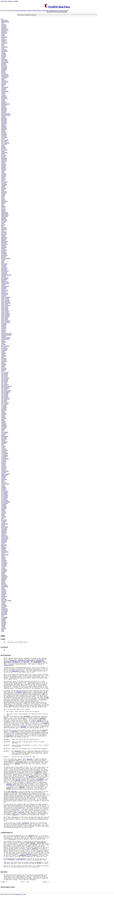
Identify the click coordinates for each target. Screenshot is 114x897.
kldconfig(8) (4, 237)
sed (22, 894)
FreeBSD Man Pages (59, 6)
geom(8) (3, 156)
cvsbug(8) (3, 95)
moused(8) (3, 325)
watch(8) (3, 607)
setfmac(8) (3, 531)
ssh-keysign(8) (4, 554)
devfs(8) (3, 101)
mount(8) (3, 296)
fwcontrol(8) (4, 152)
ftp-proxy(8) (4, 149)
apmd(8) (3, 41)
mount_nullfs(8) (5, 311)
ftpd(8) (3, 151)
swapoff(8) (4, 564)
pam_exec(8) (4, 376)
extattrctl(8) (4, 123)
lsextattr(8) (3, 265)
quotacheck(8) (4, 436)
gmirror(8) (3, 169)
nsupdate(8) (4, 361)
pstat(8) (3, 429)
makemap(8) (4, 273)
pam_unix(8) (4, 404)
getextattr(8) (4, 158)
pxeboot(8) (4, 433)
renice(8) (3, 465)
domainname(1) (16, 671)
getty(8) (3, 162)
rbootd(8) (3, 443)
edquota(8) (4, 122)
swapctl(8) (3, 561)
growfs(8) (3, 175)
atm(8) (2, 48)
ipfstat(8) (3, 206)
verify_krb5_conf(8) (6, 600)
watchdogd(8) (4, 610)
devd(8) (3, 99)
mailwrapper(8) (5, 270)
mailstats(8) (4, 269)
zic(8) (2, 629)
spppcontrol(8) (4, 551)
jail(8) (2, 223)
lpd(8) (2, 262)
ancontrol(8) (4, 37)
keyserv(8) (3, 233)
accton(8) (3, 24)
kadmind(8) (4, 229)
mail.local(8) (4, 268)
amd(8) (3, 34)
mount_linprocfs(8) (6, 302)
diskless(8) (3, 111)
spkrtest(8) (3, 550)
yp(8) (2, 615)
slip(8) (2, 543)
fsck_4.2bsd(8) (5, 140)
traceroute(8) (4, 585)
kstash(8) (3, 245)
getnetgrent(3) (30, 660)
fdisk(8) (3, 130)
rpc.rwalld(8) (4, 496)
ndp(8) (2, 343)
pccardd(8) (4, 407)
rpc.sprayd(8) (4, 497)
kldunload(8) (4, 241)
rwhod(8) (3, 517)
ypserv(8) (3, 624)
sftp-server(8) (4, 536)
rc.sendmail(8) (4, 455)
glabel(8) (3, 168)
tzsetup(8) (3, 590)
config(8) (3, 90)
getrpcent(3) (16, 661)
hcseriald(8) (4, 184)
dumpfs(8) (3, 117)
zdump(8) (3, 628)
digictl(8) (3, 106)
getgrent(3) (21, 660)
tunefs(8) (3, 589)
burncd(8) (3, 73)
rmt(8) (2, 481)
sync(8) (3, 567)
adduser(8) (3, 31)
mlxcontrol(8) (4, 294)
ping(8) (3, 415)
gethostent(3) (40, 660)
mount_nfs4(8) (4, 308)
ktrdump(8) (4, 247)
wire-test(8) (4, 613)
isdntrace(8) (4, 220)
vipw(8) (3, 603)
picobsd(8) (3, 414)
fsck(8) (3, 138)
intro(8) (3, 198)
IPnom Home (4, 1)
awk (25, 894)
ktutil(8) (3, 248)
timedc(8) (3, 583)
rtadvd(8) (3, 511)
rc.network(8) (4, 453)
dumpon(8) (4, 119)
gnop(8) (3, 170)
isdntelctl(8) (4, 219)
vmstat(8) (3, 604)
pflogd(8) (3, 412)
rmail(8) (3, 478)
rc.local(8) (3, 451)
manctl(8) (3, 276)
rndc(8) (3, 485)
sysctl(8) (3, 568)
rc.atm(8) (3, 446)
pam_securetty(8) (5, 398)
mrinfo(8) (3, 326)
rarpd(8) (3, 440)
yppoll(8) (3, 621)
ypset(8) (3, 625)
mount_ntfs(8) (4, 309)
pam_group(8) (4, 379)
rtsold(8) (3, 515)
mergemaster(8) (5, 283)
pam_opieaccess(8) (6, 390)
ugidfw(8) (3, 592)
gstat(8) (3, 177)
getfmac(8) (4, 159)
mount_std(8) (4, 318)
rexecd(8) (3, 472)
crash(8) (3, 92)
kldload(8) (3, 238)
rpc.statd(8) (4, 499)
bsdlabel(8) (4, 69)
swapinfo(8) (4, 563)
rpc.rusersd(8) (4, 494)
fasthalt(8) (3, 127)
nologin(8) (3, 358)
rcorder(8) (3, 461)
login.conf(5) (13, 839)
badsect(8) (3, 55)
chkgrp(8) (3, 80)
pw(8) (2, 430)
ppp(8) (2, 419)
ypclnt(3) (39, 862)
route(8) (3, 486)
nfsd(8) (3, 351)
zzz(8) (2, 631)
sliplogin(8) (4, 545)
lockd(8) (3, 259)
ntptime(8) (3, 368)
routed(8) (3, 489)
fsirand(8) (3, 148)
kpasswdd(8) (4, 244)
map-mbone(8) (4, 277)
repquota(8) (4, 467)
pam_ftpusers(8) (5, 378)
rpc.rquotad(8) (4, 492)
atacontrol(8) (4, 47)
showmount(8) (4, 538)
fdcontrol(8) (4, 129)
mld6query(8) (4, 293)
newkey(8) (4, 347)
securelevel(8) (4, 526)
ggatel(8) (3, 166)
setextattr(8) (4, 529)
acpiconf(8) (4, 26)
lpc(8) (2, 261)
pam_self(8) (4, 400)
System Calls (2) (19, 10)
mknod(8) (3, 289)
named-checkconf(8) (6, 333)
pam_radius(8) (4, 394)
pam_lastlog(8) (5, 385)
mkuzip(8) (3, 291)
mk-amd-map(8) (5, 286)
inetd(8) (3, 195)
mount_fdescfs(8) (5, 301)
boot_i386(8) (4, 60)
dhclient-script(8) (5, 104)
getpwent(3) (13, 660)
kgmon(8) (3, 234)
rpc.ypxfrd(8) (4, 503)
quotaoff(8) (4, 437)
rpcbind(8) (3, 504)
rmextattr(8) (4, 479)
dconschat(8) (4, 98)
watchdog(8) (4, 609)
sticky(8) (3, 557)
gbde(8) (3, 154)
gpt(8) (2, 172)
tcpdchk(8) (4, 575)
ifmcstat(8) (3, 193)
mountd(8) (3, 323)
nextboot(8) (4, 350)
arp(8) (2, 44)
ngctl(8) (3, 354)
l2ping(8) (3, 251)
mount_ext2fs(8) (5, 300)
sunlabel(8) (4, 560)
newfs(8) (3, 344)
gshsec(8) (3, 176)
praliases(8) (4, 426)
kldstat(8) (3, 240)
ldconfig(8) (4, 254)
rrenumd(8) (4, 507)
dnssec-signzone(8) (6, 115)
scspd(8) (3, 522)
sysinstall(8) (4, 570)
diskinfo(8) (4, 108)
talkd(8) (3, 572)
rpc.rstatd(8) (4, 493)
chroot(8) (3, 84)
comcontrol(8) (4, 87)
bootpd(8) (3, 63)
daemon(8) (4, 97)
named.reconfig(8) (5, 337)
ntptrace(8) (4, 369)
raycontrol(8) (4, 442)
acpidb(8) (3, 27)
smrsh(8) (3, 549)
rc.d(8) (2, 447)
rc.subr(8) (3, 460)
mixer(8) (3, 284)
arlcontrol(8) (4, 42)
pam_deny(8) (4, 373)
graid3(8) (3, 173)
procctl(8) (3, 428)
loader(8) (3, 257)
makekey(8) (4, 272)
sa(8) (2, 518)
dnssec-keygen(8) (5, 113)
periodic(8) (4, 410)
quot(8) (3, 435)
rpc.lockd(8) (4, 490)
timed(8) (3, 582)
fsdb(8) (3, 145)
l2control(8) (4, 250)
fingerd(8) (3, 133)
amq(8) (3, 35)
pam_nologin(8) (5, 387)
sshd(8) (3, 556)
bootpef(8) (3, 65)
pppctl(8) (3, 421)
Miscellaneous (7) (54, 10)
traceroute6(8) (4, 586)
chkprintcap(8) (4, 81)
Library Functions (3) (28, 10)
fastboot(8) (4, 126)
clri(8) (2, 85)
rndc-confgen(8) (5, 483)
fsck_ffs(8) (4, 141)
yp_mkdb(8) (4, 617)
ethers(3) (26, 661)
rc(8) (2, 444)
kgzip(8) (3, 236)
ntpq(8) (3, 366)
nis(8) (2, 357)
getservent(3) (10, 858)
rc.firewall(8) (4, 450)
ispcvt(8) (3, 222)
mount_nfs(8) (4, 307)
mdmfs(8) (3, 280)
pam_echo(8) (4, 375)
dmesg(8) (3, 112)
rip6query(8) (4, 475)
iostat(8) (3, 200)
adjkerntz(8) (4, 33)
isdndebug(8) (4, 212)
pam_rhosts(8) (4, 396)
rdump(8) (3, 462)
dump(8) (3, 116)
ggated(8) (3, 165)
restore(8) (3, 469)
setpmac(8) (4, 535)
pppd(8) (3, 422)
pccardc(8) (3, 405)
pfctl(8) (3, 411)
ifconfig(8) (3, 191)
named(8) (3, 336)
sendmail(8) (4, 528)
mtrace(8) (3, 330)
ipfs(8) (2, 205)
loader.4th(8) (4, 255)
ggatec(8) (3, 163)
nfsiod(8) (3, 353)
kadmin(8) (3, 227)
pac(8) (2, 371)
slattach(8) (3, 542)
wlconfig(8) (4, 614)
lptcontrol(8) (4, 264)
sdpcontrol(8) (4, 524)
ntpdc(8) (3, 365)
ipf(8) (2, 204)
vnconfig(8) (4, 606)
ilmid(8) (3, 194)
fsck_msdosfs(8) (5, 143)
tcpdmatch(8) (4, 577)
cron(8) (3, 94)
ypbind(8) (3, 618)
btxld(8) (3, 72)
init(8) (2, 197)
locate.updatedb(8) (5, 258)
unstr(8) (3, 595)
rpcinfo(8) (3, 506)
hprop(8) (3, 187)
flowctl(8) (3, 136)
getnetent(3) (7, 661)
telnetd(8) (3, 579)
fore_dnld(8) (4, 137)
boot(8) (3, 58)
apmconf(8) (4, 40)
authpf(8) (3, 53)
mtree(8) (3, 332)
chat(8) (3, 79)
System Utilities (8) (63, 10)
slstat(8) (3, 546)
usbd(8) (3, 597)
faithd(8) (3, 124)
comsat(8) (3, 88)
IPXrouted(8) (4, 20)
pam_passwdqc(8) (5, 392)
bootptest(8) (4, 67)
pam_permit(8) (4, 393)
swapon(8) (3, 565)
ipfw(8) (3, 208)
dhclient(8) (4, 105)
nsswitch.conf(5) (9, 665)
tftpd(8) (3, 581)
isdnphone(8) (4, 216)
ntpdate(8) (3, 364)
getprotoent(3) (21, 858)
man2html (18, 894)
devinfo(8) (3, 102)
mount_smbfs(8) (5, 316)
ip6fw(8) (3, 202)
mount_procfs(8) (5, 315)
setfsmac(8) (4, 532)
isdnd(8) (3, 211)
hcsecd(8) (3, 183)
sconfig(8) (3, 521)
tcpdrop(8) (3, 578)
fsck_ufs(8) (4, 144)
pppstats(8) (4, 425)
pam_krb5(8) (4, 382)
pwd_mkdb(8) (4, 432)
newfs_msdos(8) (5, 346)
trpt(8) (2, 588)
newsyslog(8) (4, 348)
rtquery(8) (3, 513)
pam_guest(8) (4, 380)
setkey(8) (3, 533)
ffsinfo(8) (3, 131)
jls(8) (2, 226)
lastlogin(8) (4, 252)
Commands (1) (11, 10)
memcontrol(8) (4, 282)
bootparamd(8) (4, 62)
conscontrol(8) (4, 91)
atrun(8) (3, 52)
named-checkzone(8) (6, 334)
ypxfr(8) (3, 627)
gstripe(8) (3, 179)
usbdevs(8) (4, 599)
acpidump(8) (4, 28)
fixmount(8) (4, 134)
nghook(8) (3, 355)
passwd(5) (19, 691)
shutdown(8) (4, 539)
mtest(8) (3, 329)
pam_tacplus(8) (5, 403)
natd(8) (3, 340)
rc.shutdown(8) (5, 458)
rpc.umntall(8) (4, 500)
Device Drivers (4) (38, 10)
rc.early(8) (3, 449)
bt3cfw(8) (3, 70)
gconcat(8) (3, 155)
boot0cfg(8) (4, 59)
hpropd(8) (3, 188)
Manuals (10, 1)
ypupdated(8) (23, 855)
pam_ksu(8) (4, 383)
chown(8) (3, 83)
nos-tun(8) (3, 360)
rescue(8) (3, 468)
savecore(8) (4, 519)
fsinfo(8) (3, 147)
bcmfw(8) (3, 56)
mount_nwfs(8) (5, 312)
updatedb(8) (4, 596)
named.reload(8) (5, 339)
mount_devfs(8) (5, 298)
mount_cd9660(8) (5, 297)
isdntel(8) (3, 218)
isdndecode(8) (4, 213)
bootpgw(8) (4, 66)
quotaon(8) (4, 439)
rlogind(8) (3, 476)
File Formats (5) (46, 10)
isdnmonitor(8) (4, 215)
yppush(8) (3, 622)
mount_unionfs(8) (5, 322)
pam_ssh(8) (4, 401)
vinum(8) (3, 602)
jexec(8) (3, 225)
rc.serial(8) (3, 457)
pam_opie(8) (4, 389)
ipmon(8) (3, 209)
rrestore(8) (3, 508)
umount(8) (3, 593)
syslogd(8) (3, 571)
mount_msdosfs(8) (5, 305)
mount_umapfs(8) (5, 321)
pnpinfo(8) (3, 418)
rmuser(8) (3, 482)
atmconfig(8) (4, 51)
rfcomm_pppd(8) (5, 474)
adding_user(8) (5, 30)
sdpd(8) (3, 525)
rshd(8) (3, 510)
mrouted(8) (4, 328)
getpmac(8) (4, 161)
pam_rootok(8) (5, 397)
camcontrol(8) (4, 74)
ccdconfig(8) (4, 77)
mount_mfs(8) (4, 304)
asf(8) (2, 45)
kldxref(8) (3, 243)
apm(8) (3, 38)
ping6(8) (3, 417)
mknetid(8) (4, 287)
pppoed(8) (3, 424)
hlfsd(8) (3, 186)
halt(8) (2, 180)
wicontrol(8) (4, 611)
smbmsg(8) (4, 547)
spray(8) (3, 553)
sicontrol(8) (4, 540)
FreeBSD (16, 1)
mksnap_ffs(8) (4, 290)
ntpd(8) (3, 362)
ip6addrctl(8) (4, 201)
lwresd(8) (3, 266)
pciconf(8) (3, 408)
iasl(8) (2, 190)
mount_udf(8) (4, 319)
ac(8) (2, 23)
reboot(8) (3, 464)
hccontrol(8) (4, 181)
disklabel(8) (4, 109)
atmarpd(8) (4, 49)
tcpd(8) (3, 574)
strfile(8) (3, 558)
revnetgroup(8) (5, 471)
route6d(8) (3, 487)
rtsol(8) (3, 514)
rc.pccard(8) (4, 454)
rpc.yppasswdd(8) (5, 501)
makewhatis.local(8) (6, 275)
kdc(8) (2, 230)
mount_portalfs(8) (5, 314)
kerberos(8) (4, 232)
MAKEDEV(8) (5, 21)
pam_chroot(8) (4, 372)
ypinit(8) (3, 620)
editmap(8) (4, 120)
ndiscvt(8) (3, 341)
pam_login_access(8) (6, 386)
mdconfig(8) (4, 279)
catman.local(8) (5, 76)
